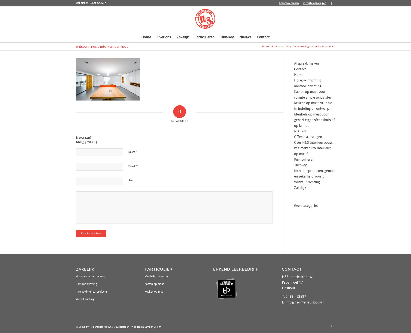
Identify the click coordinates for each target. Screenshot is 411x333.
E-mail (133, 166)
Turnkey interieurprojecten (92, 291)
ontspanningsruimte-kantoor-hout (102, 46)
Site (130, 180)
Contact (300, 69)
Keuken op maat (154, 291)
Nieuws (300, 131)
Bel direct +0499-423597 (91, 2)
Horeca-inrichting (308, 80)
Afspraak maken (289, 3)
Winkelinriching (85, 299)
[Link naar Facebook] (332, 3)
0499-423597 (296, 297)
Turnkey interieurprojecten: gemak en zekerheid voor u (314, 170)
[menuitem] (289, 3)
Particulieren (304, 159)
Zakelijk (300, 188)
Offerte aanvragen (314, 3)
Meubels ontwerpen (157, 276)
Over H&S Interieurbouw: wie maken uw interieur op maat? (313, 148)
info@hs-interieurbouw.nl (305, 302)
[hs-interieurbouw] (205, 19)
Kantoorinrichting (308, 86)
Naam (132, 151)
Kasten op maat (154, 284)
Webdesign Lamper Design (146, 327)
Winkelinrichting (307, 182)
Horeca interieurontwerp (91, 276)
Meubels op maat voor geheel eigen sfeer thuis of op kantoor (314, 120)
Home (298, 75)
